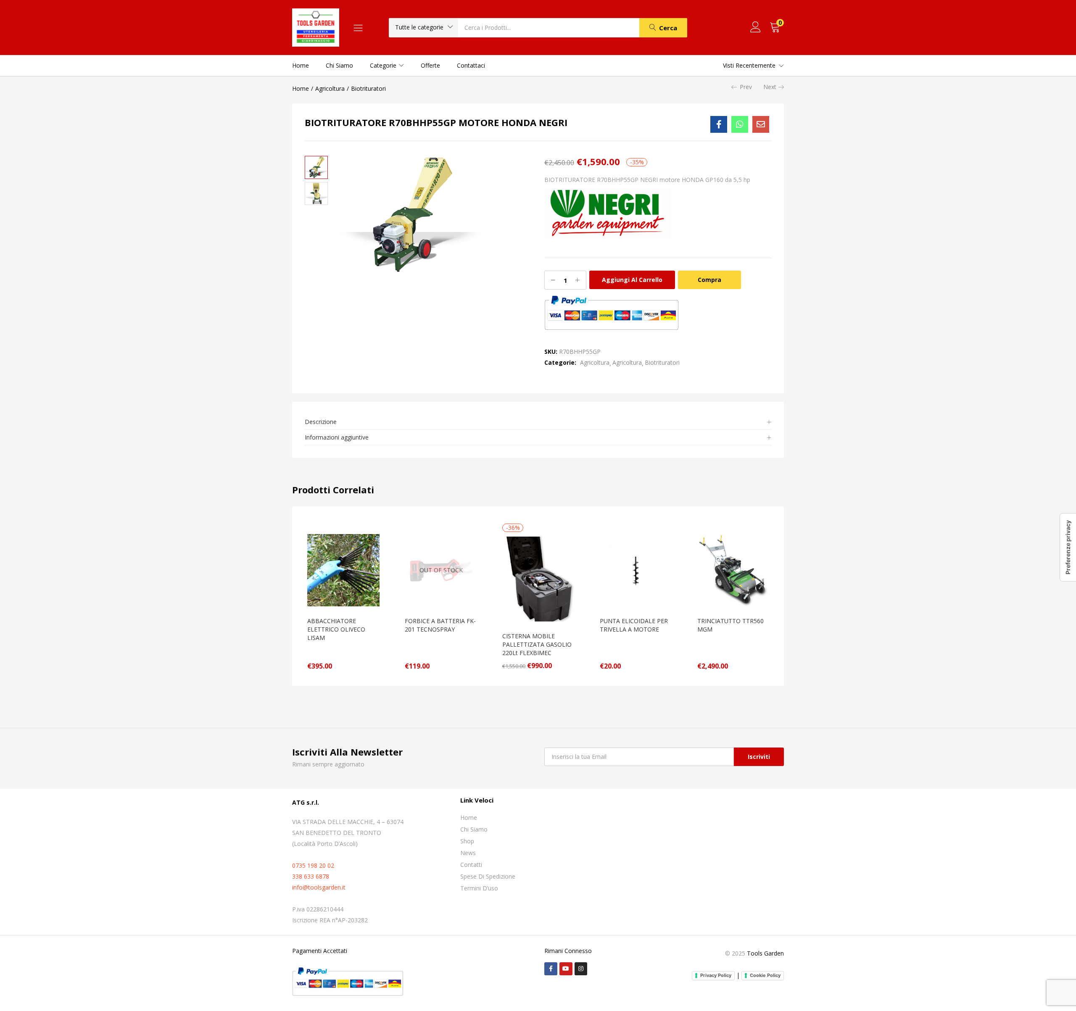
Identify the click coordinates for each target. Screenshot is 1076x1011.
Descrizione (321, 422)
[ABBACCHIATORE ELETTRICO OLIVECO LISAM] (343, 570)
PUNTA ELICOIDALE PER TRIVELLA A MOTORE (634, 625)
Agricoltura (330, 88)
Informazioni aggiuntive (337, 437)
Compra (709, 280)
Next (769, 87)
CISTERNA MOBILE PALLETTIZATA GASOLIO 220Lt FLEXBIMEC (537, 644)
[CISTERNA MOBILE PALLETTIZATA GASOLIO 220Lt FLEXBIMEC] (538, 578)
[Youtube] (565, 968)
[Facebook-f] (550, 968)
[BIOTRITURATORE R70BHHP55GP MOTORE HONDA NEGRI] (718, 124)
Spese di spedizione (487, 876)
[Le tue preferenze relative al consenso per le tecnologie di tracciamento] (1068, 547)
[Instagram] (581, 968)
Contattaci (471, 65)
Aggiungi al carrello (632, 280)
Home (300, 65)
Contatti (471, 865)
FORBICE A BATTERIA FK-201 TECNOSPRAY (440, 625)
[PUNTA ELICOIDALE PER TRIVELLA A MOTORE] (636, 570)
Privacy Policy (715, 975)
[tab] (538, 422)
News (468, 853)
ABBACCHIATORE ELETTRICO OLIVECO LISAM (336, 629)
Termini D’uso (479, 888)
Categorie (384, 65)
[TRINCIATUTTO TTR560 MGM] (733, 570)
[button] (423, 27)
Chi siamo (339, 65)
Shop (467, 841)
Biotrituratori (368, 88)
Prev (746, 87)
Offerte (430, 65)
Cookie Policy (765, 975)
